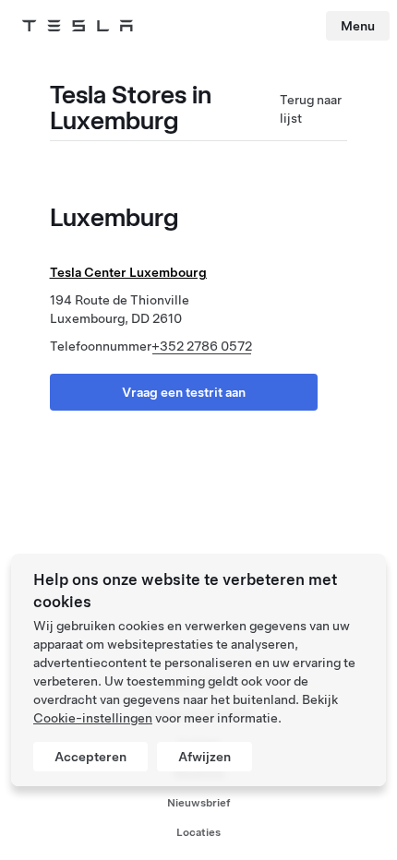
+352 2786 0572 (201, 346)
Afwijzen (204, 756)
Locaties (198, 832)
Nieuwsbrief (199, 802)
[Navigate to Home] (77, 26)
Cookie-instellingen (92, 718)
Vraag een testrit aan (184, 392)
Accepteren (90, 756)
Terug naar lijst (311, 108)
